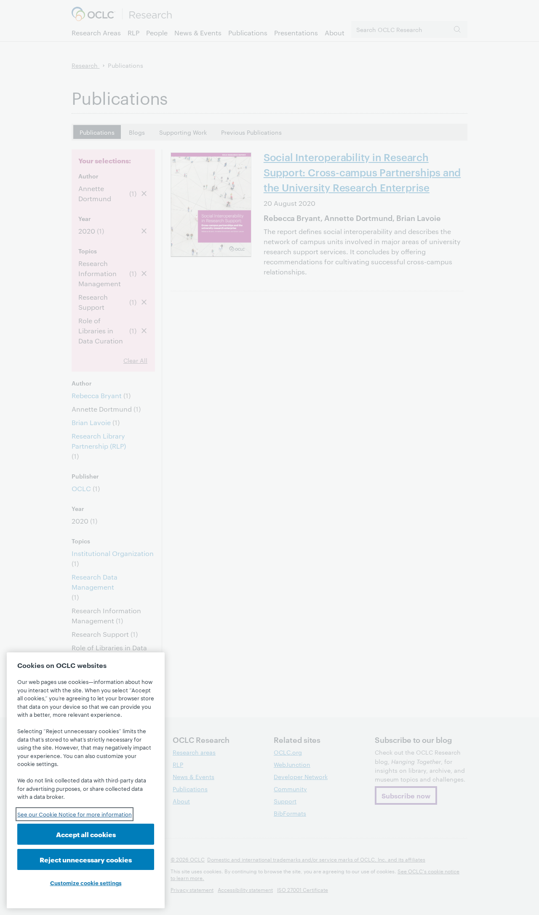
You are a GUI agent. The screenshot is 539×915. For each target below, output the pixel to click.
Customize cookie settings (86, 882)
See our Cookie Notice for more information (74, 814)
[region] (86, 780)
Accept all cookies (86, 834)
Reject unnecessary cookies (86, 859)
